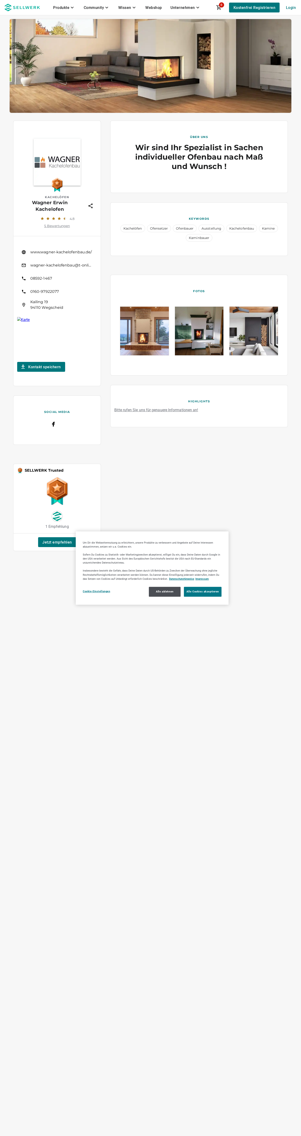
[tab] (64, 7)
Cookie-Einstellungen (96, 591)
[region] (152, 568)
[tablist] (127, 7)
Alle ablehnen (164, 591)
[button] (57, 542)
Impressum (202, 578)
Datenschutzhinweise (181, 578)
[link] (57, 252)
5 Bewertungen (57, 226)
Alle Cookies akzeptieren (202, 591)
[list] (57, 278)
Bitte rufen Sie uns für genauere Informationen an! (156, 410)
